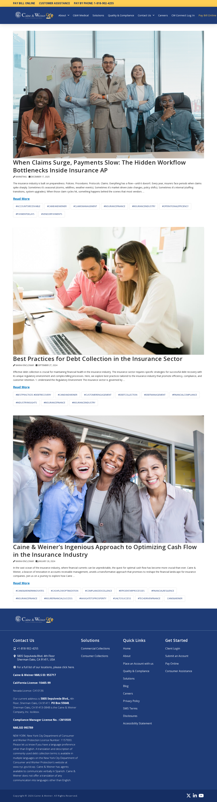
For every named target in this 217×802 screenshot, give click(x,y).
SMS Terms (130, 708)
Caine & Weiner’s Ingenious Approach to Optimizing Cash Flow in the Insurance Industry (105, 551)
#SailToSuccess (122, 598)
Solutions (129, 678)
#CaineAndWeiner (57, 206)
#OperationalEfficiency (175, 206)
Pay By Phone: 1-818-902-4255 (94, 3)
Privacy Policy (131, 701)
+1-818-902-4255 (27, 648)
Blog (126, 686)
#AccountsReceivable (28, 206)
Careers (128, 693)
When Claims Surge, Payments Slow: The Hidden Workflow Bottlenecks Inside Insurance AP (99, 166)
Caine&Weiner (174, 598)
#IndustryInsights (26, 402)
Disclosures (130, 716)
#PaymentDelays (25, 214)
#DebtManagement (154, 394)
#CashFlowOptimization (64, 590)
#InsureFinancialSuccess (58, 598)
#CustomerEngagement (97, 394)
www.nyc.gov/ (24, 767)
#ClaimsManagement (85, 206)
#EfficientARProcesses (132, 590)
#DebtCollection (127, 394)
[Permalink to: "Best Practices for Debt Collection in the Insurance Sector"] (108, 291)
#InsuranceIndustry (143, 206)
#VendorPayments (51, 214)
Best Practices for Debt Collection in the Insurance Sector (97, 359)
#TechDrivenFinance (149, 598)
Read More (21, 199)
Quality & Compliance (136, 671)
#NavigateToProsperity (92, 598)
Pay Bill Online (24, 3)
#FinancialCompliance (184, 394)
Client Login (172, 648)
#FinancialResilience (162, 590)
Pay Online (172, 663)
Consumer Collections (94, 656)
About (127, 656)
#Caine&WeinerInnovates (30, 590)
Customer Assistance (54, 3)
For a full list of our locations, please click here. (45, 667)
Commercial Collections (95, 648)
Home (127, 648)
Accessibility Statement (137, 723)
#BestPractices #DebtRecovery (33, 394)
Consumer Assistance (178, 671)
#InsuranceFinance (114, 206)
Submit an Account (176, 656)
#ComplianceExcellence (98, 590)
